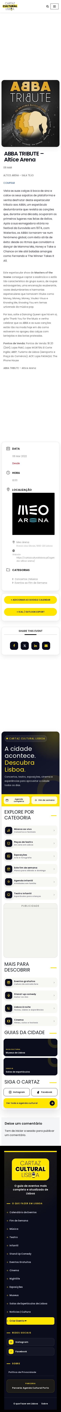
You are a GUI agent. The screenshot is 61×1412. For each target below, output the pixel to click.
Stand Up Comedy (20, 1253)
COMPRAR (9, 183)
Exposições (16, 1287)
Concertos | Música (26, 579)
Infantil (13, 1245)
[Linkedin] (35, 646)
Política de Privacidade (22, 1372)
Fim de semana (46, 800)
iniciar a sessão (26, 1131)
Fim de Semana (18, 1220)
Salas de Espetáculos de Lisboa (28, 1303)
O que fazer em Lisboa (27, 1203)
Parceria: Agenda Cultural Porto (30, 1387)
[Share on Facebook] (14, 646)
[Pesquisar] (47, 6)
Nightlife (14, 1278)
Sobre (16, 1363)
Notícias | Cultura (20, 1312)
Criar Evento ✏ (18, 1320)
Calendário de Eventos (23, 1212)
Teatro (13, 1237)
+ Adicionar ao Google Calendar (30, 599)
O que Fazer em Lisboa (25, 1403)
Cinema (14, 1270)
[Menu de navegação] (54, 6)
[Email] (46, 646)
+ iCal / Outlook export (31, 611)
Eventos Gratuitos (20, 1262)
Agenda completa (19, 800)
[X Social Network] (25, 646)
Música (13, 1229)
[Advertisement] (30, 45)
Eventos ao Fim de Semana (31, 582)
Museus (14, 1295)
